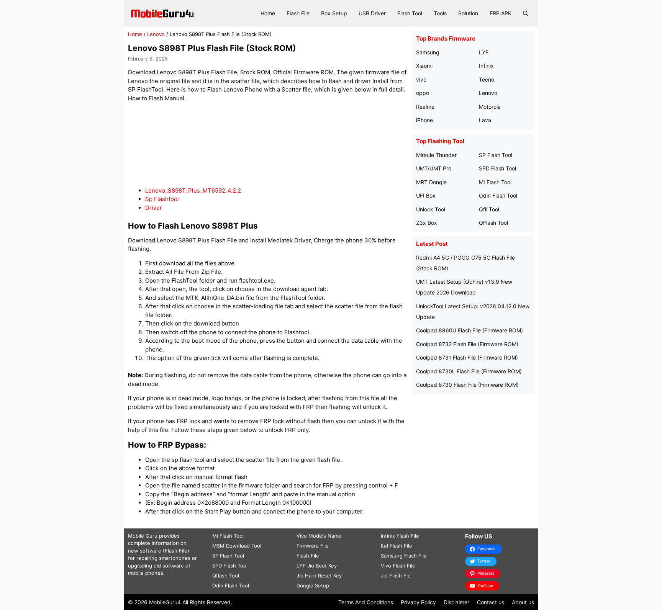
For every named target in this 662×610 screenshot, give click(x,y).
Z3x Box (426, 222)
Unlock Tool (430, 209)
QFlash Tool (493, 222)
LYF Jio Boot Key (317, 566)
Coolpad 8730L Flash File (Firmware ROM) (469, 371)
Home (268, 13)
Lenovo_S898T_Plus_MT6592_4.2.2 (193, 190)
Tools (440, 13)
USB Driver (372, 13)
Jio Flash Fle (396, 575)
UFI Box (426, 195)
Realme (425, 106)
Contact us (490, 602)
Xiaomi (424, 65)
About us (523, 602)
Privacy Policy (418, 602)
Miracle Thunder (436, 155)
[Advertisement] (268, 144)
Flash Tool (409, 13)
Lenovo (156, 34)
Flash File (298, 13)
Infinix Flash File (400, 536)
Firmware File (313, 546)
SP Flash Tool (495, 155)
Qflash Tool (225, 575)
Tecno (486, 79)
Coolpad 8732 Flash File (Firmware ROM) (467, 344)
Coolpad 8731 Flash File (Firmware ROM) (467, 357)
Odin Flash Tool (498, 195)
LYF (483, 52)
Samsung (427, 52)
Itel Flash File (396, 546)
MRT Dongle (431, 182)
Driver (153, 207)
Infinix (486, 65)
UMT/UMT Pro (433, 168)
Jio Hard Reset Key (319, 575)
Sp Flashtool (162, 199)
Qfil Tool (489, 209)
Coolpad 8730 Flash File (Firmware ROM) (467, 384)
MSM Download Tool (236, 546)
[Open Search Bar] (525, 13)
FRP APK (500, 13)
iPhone (424, 120)
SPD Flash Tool (497, 168)
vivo (421, 79)
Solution (468, 13)
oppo (422, 93)
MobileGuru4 (165, 602)
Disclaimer (456, 602)
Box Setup (334, 13)
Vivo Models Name (319, 536)
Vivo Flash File (398, 566)
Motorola (490, 106)
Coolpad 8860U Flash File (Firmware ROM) (469, 330)
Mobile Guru (142, 536)
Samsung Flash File (404, 556)
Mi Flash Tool (228, 536)
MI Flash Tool (495, 182)
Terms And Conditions (365, 602)
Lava (485, 120)
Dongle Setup (313, 585)
